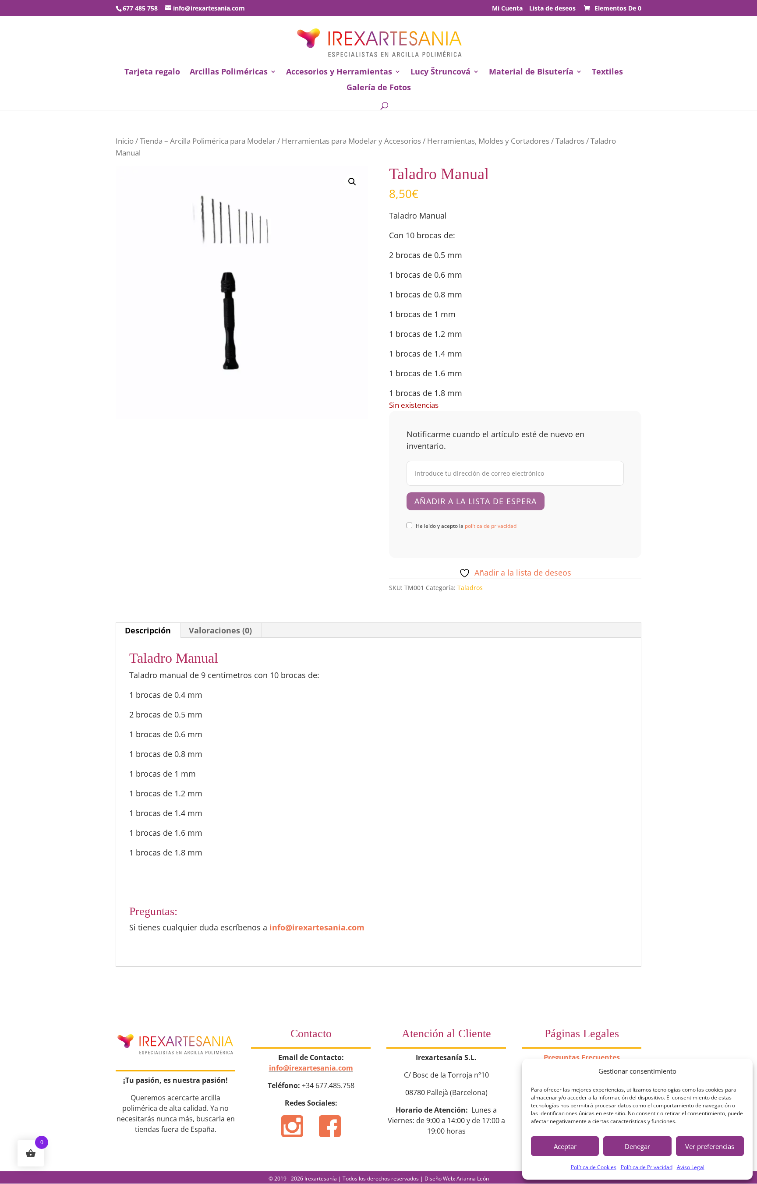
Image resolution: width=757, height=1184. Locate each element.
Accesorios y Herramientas (339, 72)
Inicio (125, 141)
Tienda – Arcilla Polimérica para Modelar (208, 141)
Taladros (569, 141)
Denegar (637, 1146)
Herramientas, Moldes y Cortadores (488, 141)
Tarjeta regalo (152, 72)
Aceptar (565, 1146)
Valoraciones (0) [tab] (220, 630)
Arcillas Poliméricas (229, 72)
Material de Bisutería (531, 72)
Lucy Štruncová (440, 72)
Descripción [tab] (148, 630)
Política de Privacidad (646, 1167)
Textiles (607, 72)
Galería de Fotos (379, 88)
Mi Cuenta (507, 8)
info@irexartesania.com (316, 927)
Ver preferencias (709, 1146)
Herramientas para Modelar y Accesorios (351, 141)
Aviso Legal (690, 1167)
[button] (352, 182)
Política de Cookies (593, 1167)
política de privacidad (490, 526)
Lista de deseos (552, 8)
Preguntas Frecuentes (582, 1057)
